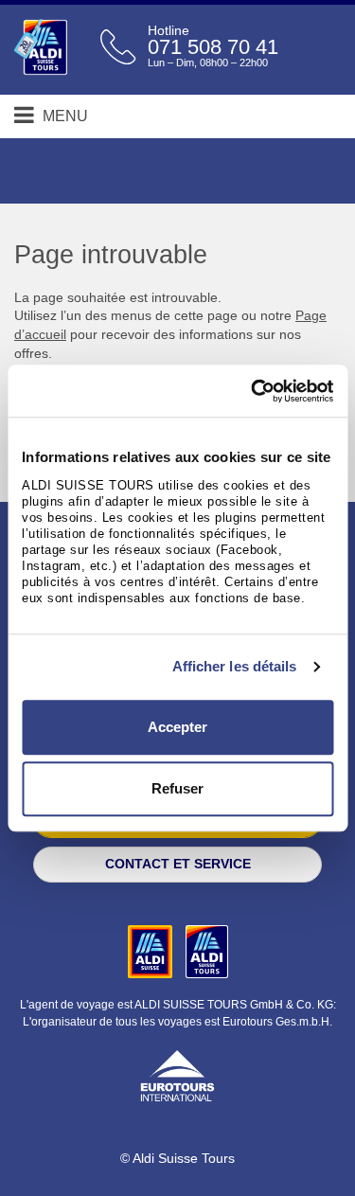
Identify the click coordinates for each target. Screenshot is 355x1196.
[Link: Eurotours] (177, 1073)
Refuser (177, 788)
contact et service (178, 863)
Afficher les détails (234, 666)
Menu (63, 116)
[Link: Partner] (152, 950)
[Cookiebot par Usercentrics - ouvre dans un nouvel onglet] (252, 391)
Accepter (177, 727)
